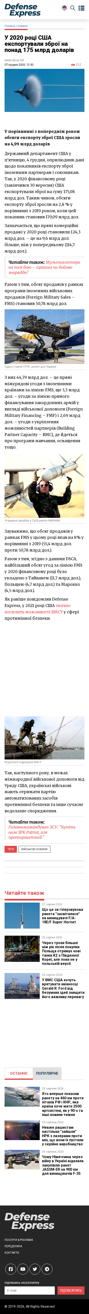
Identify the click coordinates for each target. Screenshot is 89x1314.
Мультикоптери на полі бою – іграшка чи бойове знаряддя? (44, 267)
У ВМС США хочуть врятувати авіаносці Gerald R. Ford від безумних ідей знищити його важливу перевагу (63, 988)
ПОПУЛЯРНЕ (47, 1073)
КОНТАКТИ (12, 1252)
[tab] (19, 1073)
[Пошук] (73, 9)
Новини (23, 26)
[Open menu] (81, 8)
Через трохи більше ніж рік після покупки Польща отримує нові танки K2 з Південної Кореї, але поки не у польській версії (61, 953)
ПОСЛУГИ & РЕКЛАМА (19, 1240)
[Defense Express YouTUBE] (22, 1269)
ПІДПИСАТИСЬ (71, 1290)
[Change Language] (64, 7)
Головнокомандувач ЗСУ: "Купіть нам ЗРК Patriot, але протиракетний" (42, 832)
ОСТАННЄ (19, 1073)
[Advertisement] (44, 668)
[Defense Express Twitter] (34, 1269)
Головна (10, 26)
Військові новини (34, 849)
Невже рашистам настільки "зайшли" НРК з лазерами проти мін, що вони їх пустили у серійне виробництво (62, 1135)
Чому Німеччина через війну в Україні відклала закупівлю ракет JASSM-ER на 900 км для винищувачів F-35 (63, 1165)
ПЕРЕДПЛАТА (13, 1246)
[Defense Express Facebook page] (10, 1269)
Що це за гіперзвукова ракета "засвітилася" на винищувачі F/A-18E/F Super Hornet (62, 915)
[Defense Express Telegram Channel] (47, 1269)
